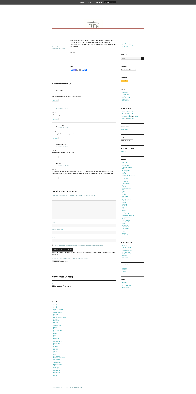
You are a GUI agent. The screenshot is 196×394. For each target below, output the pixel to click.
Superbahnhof (56, 369)
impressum (125, 43)
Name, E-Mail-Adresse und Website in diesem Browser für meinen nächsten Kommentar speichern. (78, 245)
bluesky (55, 316)
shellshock (56, 367)
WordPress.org (125, 287)
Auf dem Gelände (57, 312)
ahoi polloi (55, 304)
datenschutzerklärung (127, 45)
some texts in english (127, 41)
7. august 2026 (125, 96)
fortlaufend (56, 320)
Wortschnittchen (57, 377)
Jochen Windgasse (126, 116)
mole (54, 354)
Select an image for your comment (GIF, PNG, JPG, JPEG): (70, 258)
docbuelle (55, 319)
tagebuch (54, 48)
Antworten (55, 100)
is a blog (55, 337)
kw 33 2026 (125, 92)
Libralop (55, 345)
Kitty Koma (56, 338)
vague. (54, 374)
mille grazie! (125, 46)
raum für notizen (57, 364)
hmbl (54, 332)
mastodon (124, 269)
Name (54, 222)
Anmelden (124, 282)
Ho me (55, 333)
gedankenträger (57, 325)
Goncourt (55, 328)
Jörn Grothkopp (126, 252)
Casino (53, 44)
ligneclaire (55, 346)
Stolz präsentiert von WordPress (74, 387)
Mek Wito (55, 349)
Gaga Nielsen (56, 324)
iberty (54, 335)
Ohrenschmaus (57, 362)
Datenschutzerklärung (58, 387)
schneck (55, 365)
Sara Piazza (125, 257)
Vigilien (55, 375)
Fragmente (56, 322)
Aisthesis (55, 306)
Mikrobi (55, 351)
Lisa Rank (55, 348)
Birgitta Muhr (125, 246)
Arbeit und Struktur (58, 309)
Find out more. (98, 2)
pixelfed (124, 271)
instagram (124, 268)
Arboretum (56, 311)
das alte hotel (124, 151)
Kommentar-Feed (126, 285)
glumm (55, 327)
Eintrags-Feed (125, 284)
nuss (54, 361)
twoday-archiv (61, 48)
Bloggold (55, 314)
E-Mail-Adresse (57, 229)
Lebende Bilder (57, 343)
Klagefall (55, 340)
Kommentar (56, 199)
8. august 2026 (125, 94)
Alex (123, 113)
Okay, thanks (110, 2)
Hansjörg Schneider (127, 250)
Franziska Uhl (125, 249)
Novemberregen (57, 359)
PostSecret (124, 255)
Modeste (55, 353)
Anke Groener (56, 308)
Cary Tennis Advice (126, 247)
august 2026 (125, 99)
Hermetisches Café (57, 330)
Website (54, 237)
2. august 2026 (125, 100)
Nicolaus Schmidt (126, 254)
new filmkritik (56, 356)
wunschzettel (124, 129)
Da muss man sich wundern (60, 317)
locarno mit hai (126, 97)
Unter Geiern (56, 372)
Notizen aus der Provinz (59, 357)
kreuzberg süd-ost (57, 341)
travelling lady (56, 370)
